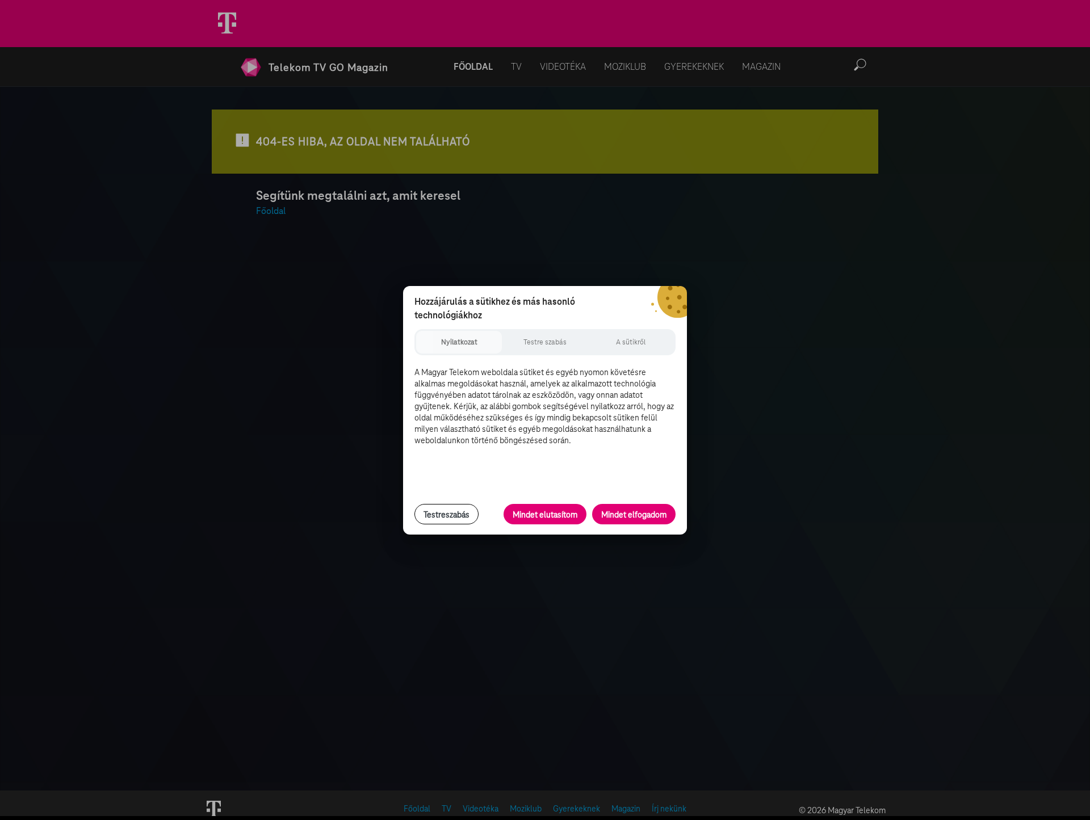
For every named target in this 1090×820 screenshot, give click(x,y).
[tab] (459, 342)
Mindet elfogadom (633, 515)
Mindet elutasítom (545, 515)
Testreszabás (446, 515)
